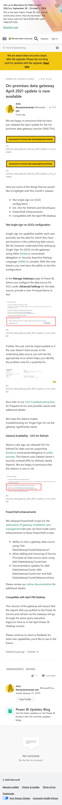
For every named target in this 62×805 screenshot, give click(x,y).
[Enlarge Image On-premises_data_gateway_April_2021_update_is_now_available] (31, 314)
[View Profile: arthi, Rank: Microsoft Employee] (10, 109)
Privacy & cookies (31, 787)
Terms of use (49, 787)
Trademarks (8, 793)
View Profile (25, 699)
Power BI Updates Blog (16, 47)
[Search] (36, 39)
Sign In (54, 38)
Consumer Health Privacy (45, 798)
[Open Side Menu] (4, 38)
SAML (22, 261)
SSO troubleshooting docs (40, 401)
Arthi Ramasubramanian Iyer (25, 107)
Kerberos (25, 253)
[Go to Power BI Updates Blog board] (10, 711)
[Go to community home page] (20, 39)
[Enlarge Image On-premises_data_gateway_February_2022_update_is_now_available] (31, 139)
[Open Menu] (57, 47)
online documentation (39, 584)
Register (45, 38)
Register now (10, 27)
